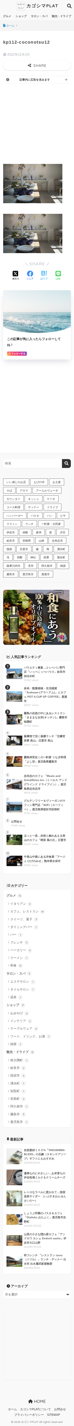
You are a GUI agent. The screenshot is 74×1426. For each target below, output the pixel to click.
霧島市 (11, 574)
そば (9, 490)
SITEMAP (53, 1414)
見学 (31, 565)
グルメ (7, 16)
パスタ (35, 515)
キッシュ (33, 499)
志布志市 (57, 540)
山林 (41, 540)
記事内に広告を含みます (35, 79)
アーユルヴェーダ (47, 490)
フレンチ (18, 942)
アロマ (24, 490)
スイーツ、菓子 (23, 919)
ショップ (21, 16)
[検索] (66, 463)
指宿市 (17, 1075)
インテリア (20, 1021)
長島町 (17, 1098)
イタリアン (20, 903)
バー (15, 934)
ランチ (29, 524)
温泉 (15, 997)
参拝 (38, 532)
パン (49, 515)
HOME (39, 1401)
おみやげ (18, 1013)
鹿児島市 (28, 574)
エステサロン (21, 981)
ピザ (63, 515)
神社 (33, 557)
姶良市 (11, 540)
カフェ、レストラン (27, 911)
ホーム (12, 1409)
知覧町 (17, 1091)
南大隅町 (18, 1060)
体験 (25, 532)
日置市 (24, 549)
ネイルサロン (21, 989)
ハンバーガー (15, 515)
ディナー (33, 507)
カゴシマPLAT (41, 5)
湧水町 (61, 549)
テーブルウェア (23, 1028)
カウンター (13, 499)
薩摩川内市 (13, 565)
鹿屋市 (45, 574)
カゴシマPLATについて (35, 1409)
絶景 (46, 557)
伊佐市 (11, 532)
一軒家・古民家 (51, 524)
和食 (16, 965)
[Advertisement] (37, 123)
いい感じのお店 (16, 482)
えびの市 (39, 482)
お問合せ (60, 1409)
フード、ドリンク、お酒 (29, 1036)
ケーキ (51, 499)
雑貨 (63, 565)
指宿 (9, 549)
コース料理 (13, 507)
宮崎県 (26, 540)
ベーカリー (20, 950)
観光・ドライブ (61, 16)
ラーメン (18, 957)
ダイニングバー (23, 927)
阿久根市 (46, 565)
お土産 (56, 482)
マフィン (12, 524)
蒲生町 (61, 557)
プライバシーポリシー (29, 1414)
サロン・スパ (39, 16)
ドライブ (52, 507)
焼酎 (19, 557)
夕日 (62, 532)
